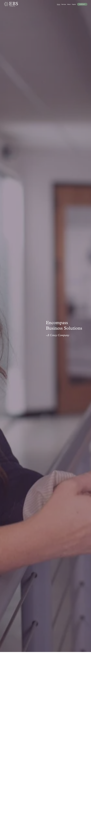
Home (58, 4)
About (69, 4)
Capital (74, 4)
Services (63, 4)
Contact (82, 4)
